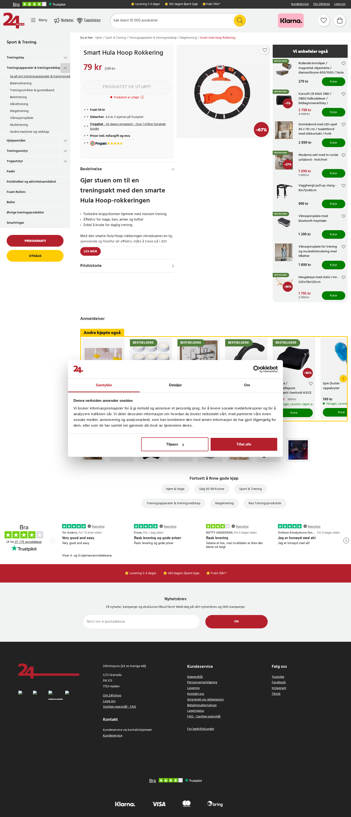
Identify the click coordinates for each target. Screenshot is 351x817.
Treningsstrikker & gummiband (32, 90)
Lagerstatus (195, 711)
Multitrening (19, 125)
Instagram (279, 688)
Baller (11, 202)
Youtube (278, 677)
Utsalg (35, 255)
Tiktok (276, 694)
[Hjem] (13, 20)
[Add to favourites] (264, 50)
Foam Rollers (16, 192)
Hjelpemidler (16, 140)
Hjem (98, 38)
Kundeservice (300, 4)
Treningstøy (15, 57)
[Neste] (343, 378)
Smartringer (15, 223)
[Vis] (173, 266)
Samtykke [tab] (104, 385)
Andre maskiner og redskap (29, 132)
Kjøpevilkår (195, 677)
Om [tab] (247, 385)
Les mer (90, 251)
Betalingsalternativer (202, 705)
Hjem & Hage (175, 489)
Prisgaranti (35, 240)
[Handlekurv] (340, 21)
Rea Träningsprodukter (265, 503)
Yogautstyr (15, 161)
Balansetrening (21, 83)
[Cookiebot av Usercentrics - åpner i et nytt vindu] (257, 369)
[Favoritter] (324, 21)
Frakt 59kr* (213, 4)
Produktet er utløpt (127, 87)
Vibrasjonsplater (21, 118)
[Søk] (240, 21)
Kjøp (333, 81)
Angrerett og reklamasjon (205, 699)
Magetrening (19, 111)
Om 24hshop (321, 4)
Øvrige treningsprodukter (25, 212)
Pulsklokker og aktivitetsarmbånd (31, 182)
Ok (236, 621)
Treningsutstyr (17, 151)
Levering (193, 688)
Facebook (279, 682)
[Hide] (173, 169)
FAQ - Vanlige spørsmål (203, 716)
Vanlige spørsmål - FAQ (119, 707)
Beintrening (18, 97)
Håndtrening (19, 104)
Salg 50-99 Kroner (211, 489)
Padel (11, 171)
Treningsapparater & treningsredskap (33, 68)
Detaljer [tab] (175, 385)
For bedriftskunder (200, 729)
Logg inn (340, 4)
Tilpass (172, 444)
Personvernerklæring (202, 682)
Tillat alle (243, 444)
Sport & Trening (21, 42)
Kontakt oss (195, 694)
